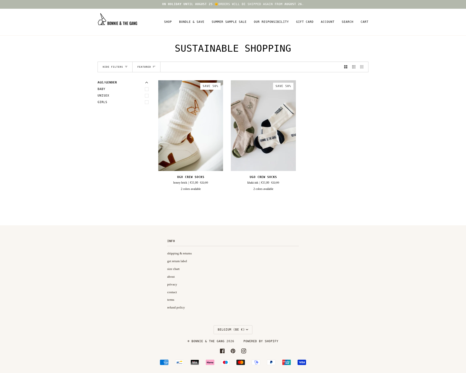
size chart (173, 269)
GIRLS (102, 102)
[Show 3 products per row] (354, 67)
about (171, 276)
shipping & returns (179, 253)
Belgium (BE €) (231, 329)
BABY (101, 89)
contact (172, 292)
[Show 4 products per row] (363, 67)
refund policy (176, 307)
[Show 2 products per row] (346, 67)
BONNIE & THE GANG (208, 341)
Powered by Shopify (260, 341)
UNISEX (103, 95)
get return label (177, 261)
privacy (172, 284)
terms (170, 299)
